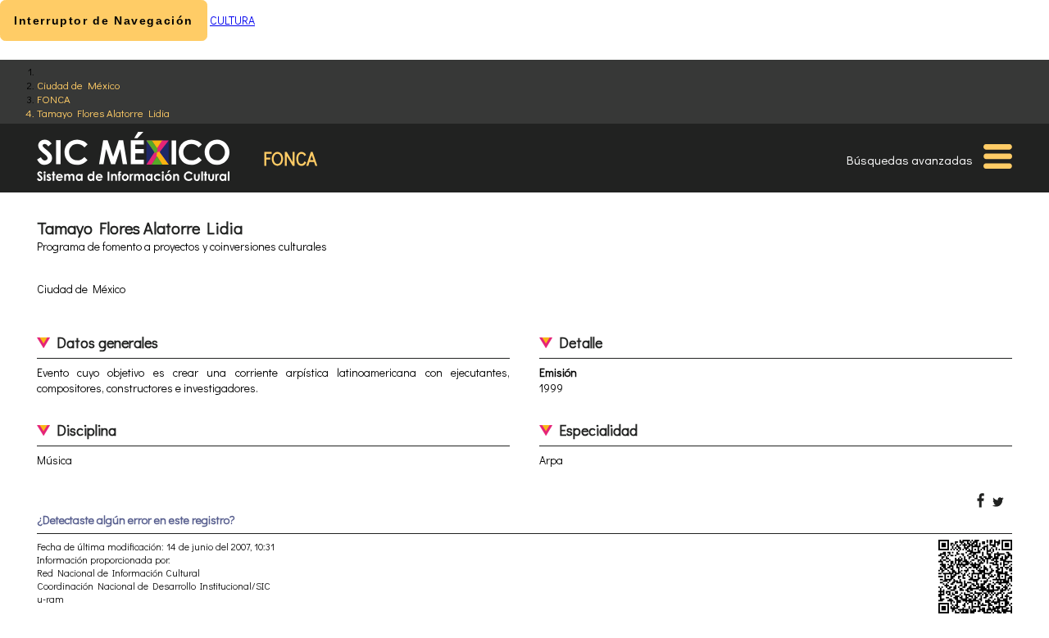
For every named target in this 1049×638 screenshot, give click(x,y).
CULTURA (232, 20)
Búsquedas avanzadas (910, 160)
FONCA (53, 99)
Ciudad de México (78, 85)
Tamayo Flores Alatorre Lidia (103, 113)
